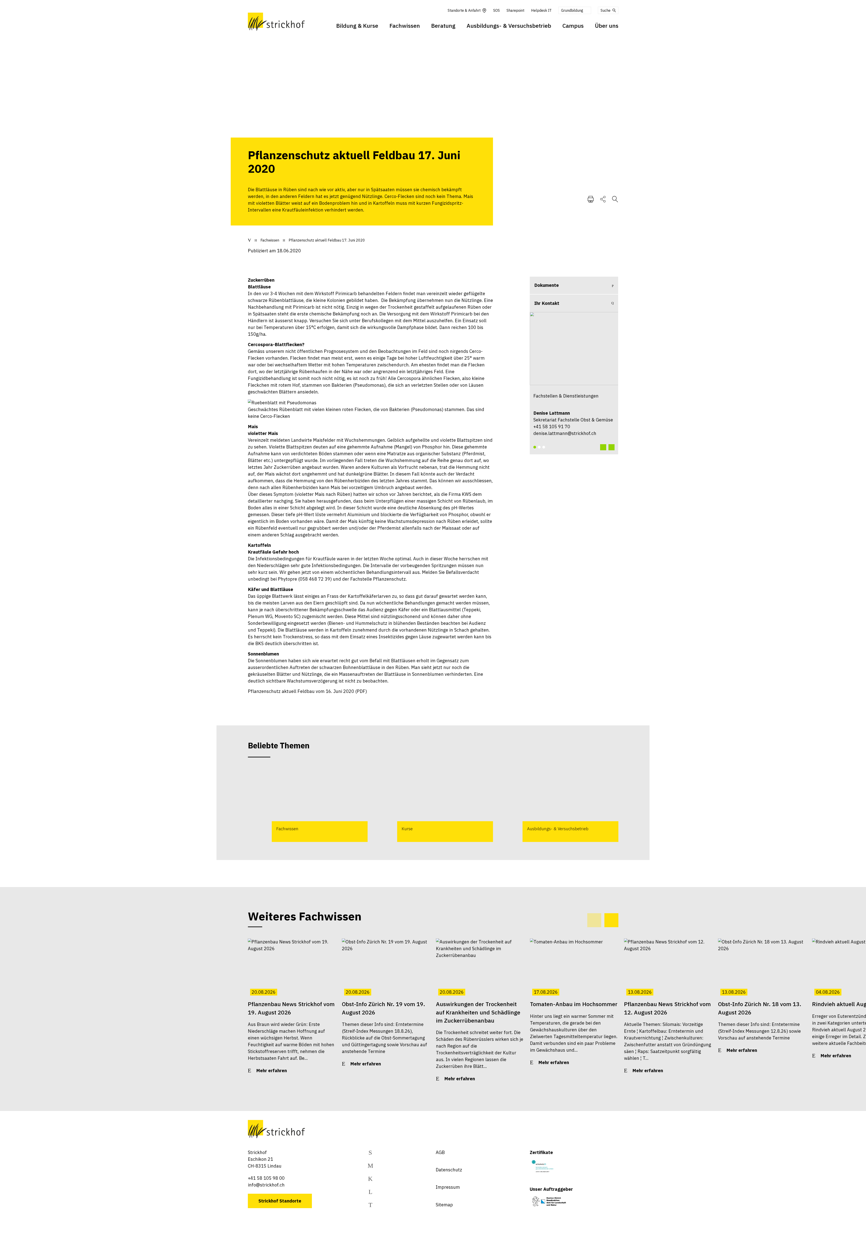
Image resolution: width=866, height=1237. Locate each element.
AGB (440, 1152)
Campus (573, 25)
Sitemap (444, 1205)
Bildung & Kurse (357, 25)
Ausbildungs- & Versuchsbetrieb (509, 25)
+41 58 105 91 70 (551, 426)
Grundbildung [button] (572, 10)
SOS (496, 10)
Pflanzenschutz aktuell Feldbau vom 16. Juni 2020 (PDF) (307, 691)
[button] (534, 447)
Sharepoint (515, 10)
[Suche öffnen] (615, 198)
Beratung (443, 25)
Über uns (606, 25)
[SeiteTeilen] (603, 198)
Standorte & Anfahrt (464, 10)
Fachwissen (404, 25)
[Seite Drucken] (590, 198)
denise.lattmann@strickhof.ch (564, 433)
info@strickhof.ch (266, 1185)
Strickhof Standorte (279, 1201)
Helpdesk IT (541, 10)
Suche (605, 10)
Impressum (448, 1187)
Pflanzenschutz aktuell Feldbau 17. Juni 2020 (327, 240)
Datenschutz (449, 1170)
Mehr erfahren (271, 1070)
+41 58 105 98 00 (266, 1178)
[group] (308, 803)
